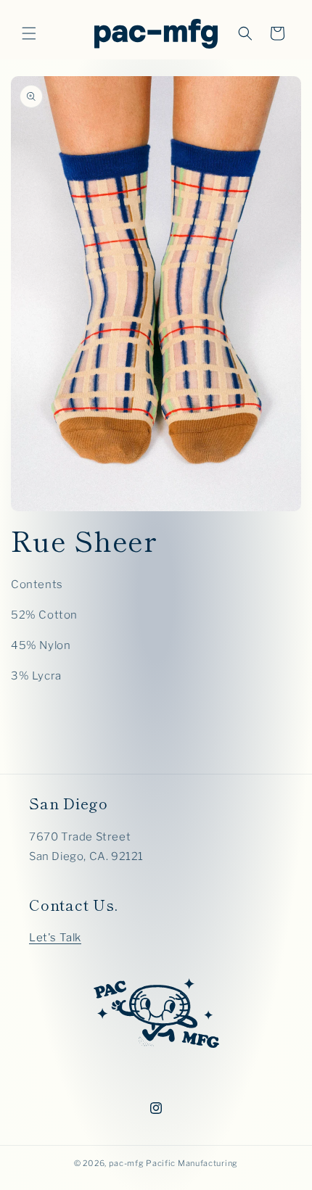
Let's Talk (55, 937)
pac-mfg (126, 1163)
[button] (29, 33)
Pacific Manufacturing (192, 1163)
